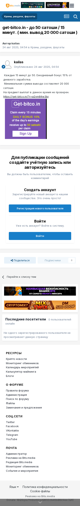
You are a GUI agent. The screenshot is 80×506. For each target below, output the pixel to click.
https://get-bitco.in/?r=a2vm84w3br (26, 96)
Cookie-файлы (40, 491)
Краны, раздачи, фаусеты (47, 47)
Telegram (12, 434)
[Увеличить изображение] (26, 118)
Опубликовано (36, 66)
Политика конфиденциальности (45, 487)
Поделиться (21, 260)
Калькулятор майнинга (21, 371)
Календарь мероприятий (22, 367)
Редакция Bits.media (19, 462)
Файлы (10, 403)
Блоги (10, 375)
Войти (40, 236)
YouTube (11, 439)
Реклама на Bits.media (20, 457)
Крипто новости (16, 358)
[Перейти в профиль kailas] (7, 64)
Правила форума (17, 390)
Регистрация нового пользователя (40, 208)
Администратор (16, 453)
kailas (15, 43)
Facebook (12, 426)
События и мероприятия (22, 470)
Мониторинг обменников (22, 363)
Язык (13, 487)
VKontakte (12, 430)
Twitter (10, 422)
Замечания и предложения (24, 407)
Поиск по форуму (17, 398)
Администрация (16, 394)
